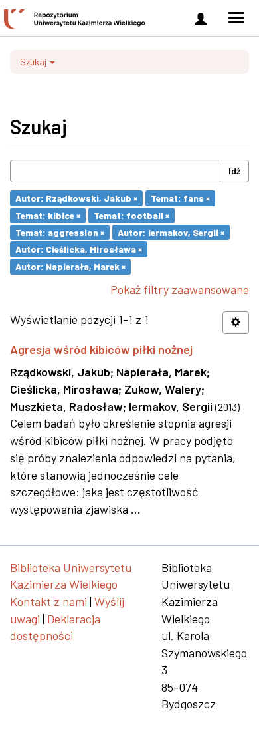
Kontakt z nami (48, 601)
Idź (234, 170)
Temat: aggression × (59, 231)
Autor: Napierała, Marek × (70, 266)
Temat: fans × (180, 198)
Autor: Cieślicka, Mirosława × (78, 249)
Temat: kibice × (47, 215)
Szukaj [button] (34, 61)
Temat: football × (131, 215)
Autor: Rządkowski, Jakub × (76, 198)
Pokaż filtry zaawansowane (179, 289)
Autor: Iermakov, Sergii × (171, 231)
